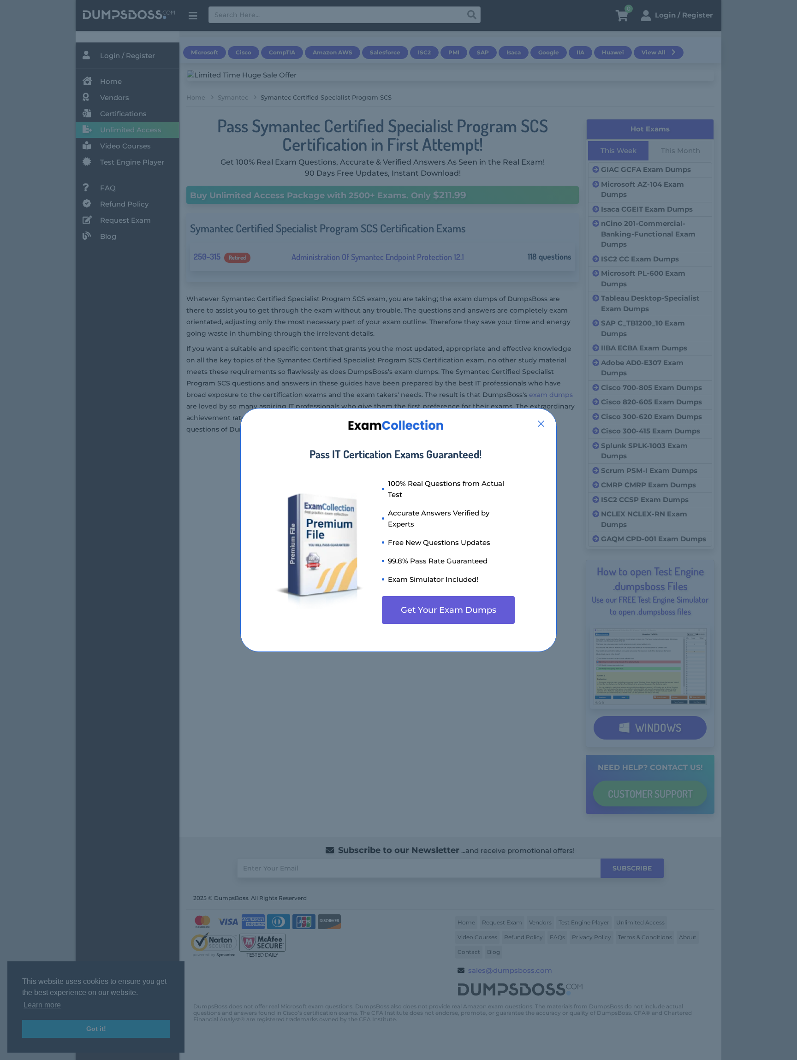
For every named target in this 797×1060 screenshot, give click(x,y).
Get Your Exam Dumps (448, 610)
